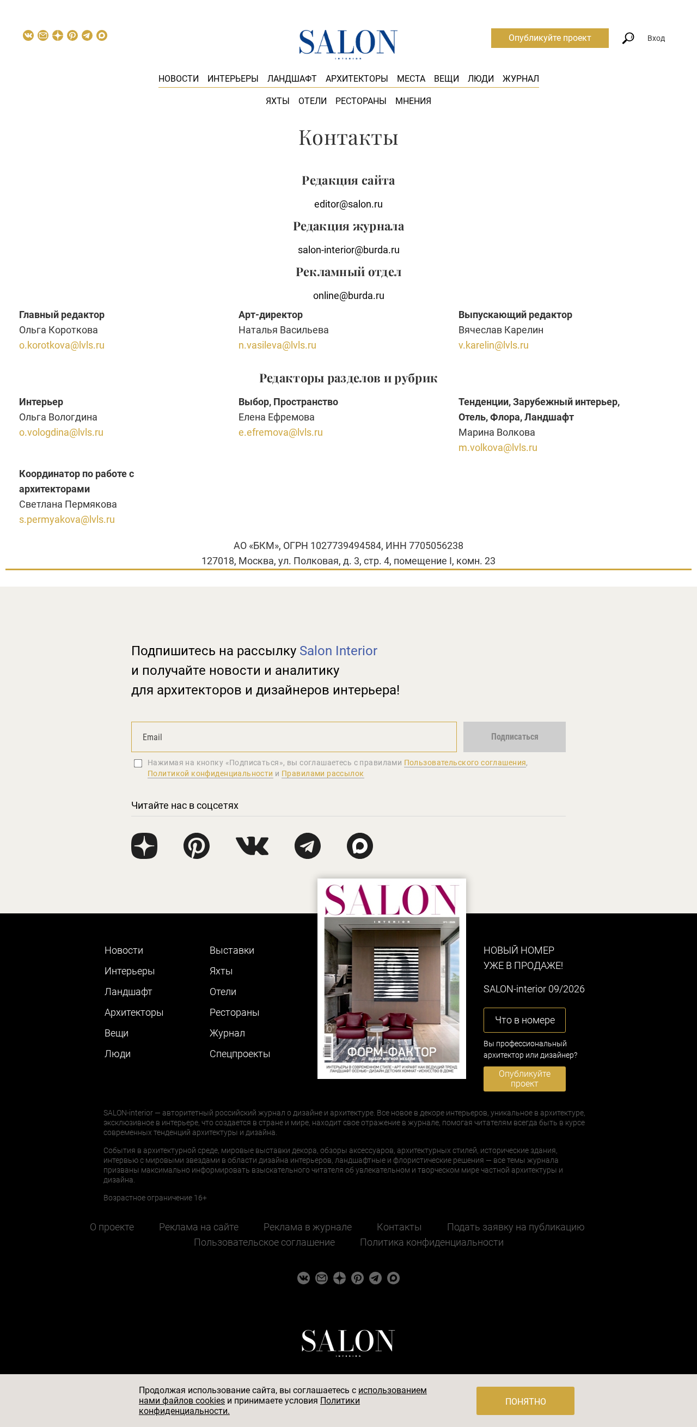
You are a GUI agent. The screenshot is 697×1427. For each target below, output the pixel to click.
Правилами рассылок (323, 773)
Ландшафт (292, 79)
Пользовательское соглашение (264, 1242)
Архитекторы (357, 79)
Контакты (399, 1227)
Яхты (278, 101)
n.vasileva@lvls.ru (277, 345)
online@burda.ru (348, 295)
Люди (481, 79)
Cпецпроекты (240, 1053)
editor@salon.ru (348, 204)
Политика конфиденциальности (432, 1242)
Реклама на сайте (199, 1227)
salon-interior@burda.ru (349, 249)
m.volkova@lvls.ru (497, 447)
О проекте (112, 1227)
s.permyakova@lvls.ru (67, 519)
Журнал (521, 79)
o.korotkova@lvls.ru (62, 345)
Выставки (232, 950)
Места (411, 79)
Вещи (446, 79)
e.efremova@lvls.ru (281, 432)
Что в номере (525, 1020)
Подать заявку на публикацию (516, 1227)
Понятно (525, 1401)
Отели (312, 101)
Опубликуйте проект (550, 38)
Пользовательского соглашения (465, 762)
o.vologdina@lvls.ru (61, 432)
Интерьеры (233, 79)
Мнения (413, 101)
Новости (178, 79)
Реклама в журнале (308, 1227)
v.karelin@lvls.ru (493, 345)
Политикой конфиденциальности (210, 773)
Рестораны (361, 101)
